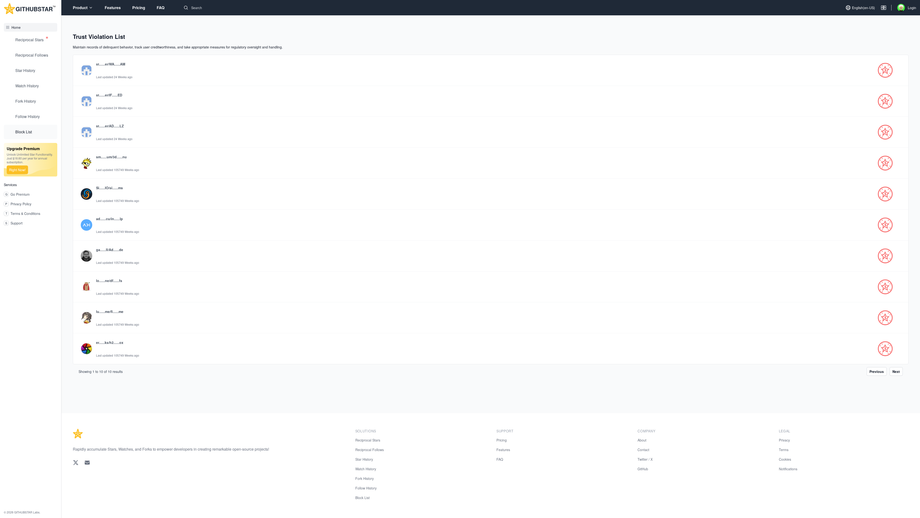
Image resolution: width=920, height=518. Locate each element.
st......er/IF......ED (109, 95)
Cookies (785, 459)
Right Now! (17, 169)
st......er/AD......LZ (110, 126)
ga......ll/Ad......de (109, 249)
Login (912, 7)
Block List (23, 132)
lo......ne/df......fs (109, 280)
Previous (876, 371)
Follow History (27, 116)
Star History (25, 70)
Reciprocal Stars (29, 39)
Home (16, 27)
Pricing (138, 7)
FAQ (160, 7)
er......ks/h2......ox (109, 342)
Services (10, 184)
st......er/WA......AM (110, 64)
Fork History (25, 101)
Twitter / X (645, 459)
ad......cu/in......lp (109, 218)
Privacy (784, 440)
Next (896, 371)
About (642, 440)
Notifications (788, 468)
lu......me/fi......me (109, 311)
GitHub (643, 468)
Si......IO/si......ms (109, 187)
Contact (643, 449)
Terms (783, 449)
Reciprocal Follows (31, 55)
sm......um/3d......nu (111, 156)
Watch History (27, 85)
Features (113, 7)
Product (80, 7)
